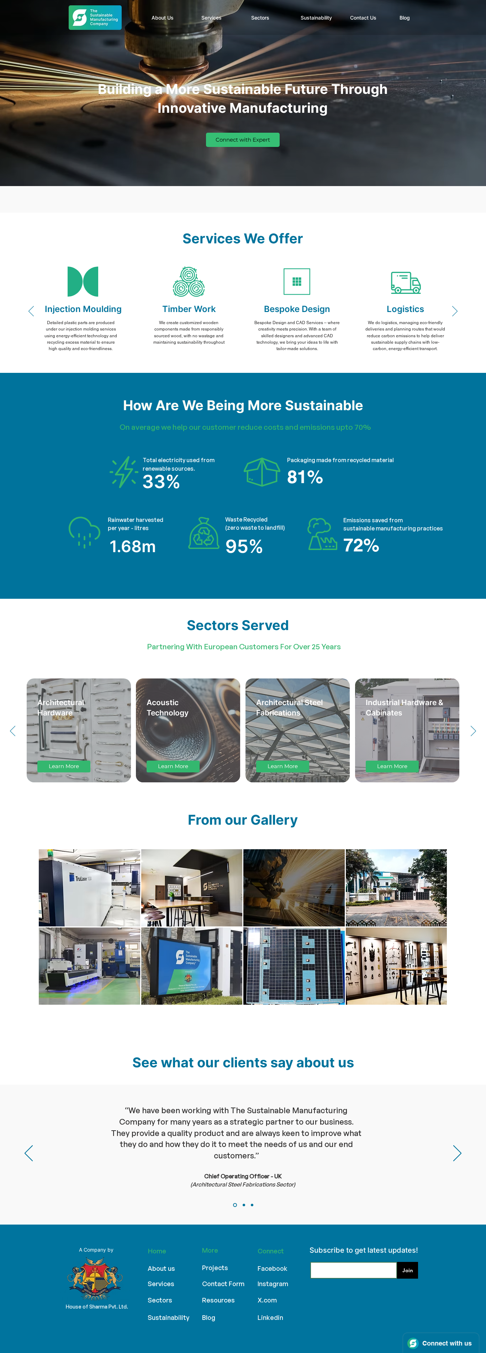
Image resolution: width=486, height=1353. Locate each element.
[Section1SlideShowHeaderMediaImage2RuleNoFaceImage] (244, 1205)
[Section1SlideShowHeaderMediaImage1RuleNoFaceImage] (235, 1205)
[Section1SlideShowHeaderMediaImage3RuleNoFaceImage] (252, 1205)
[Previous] (31, 311)
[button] (89, 887)
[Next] (455, 311)
